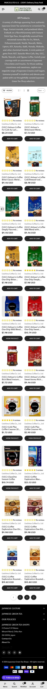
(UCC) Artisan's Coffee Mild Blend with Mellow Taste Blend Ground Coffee (34, 228)
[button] (12, 114)
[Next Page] (33, 597)
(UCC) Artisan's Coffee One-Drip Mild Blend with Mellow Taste (12, 328)
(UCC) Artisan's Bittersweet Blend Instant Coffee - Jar (33, 128)
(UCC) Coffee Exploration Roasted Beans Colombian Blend (33, 577)
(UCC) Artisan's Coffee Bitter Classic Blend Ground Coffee (12, 178)
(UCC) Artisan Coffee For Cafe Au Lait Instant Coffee (11, 128)
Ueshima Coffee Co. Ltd (11, 124)
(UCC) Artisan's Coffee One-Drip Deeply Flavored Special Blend (34, 278)
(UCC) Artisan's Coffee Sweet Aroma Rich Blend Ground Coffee (34, 378)
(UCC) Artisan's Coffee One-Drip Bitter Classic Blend (12, 278)
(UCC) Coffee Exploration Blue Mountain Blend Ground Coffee (32, 478)
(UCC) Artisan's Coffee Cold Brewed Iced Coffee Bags (34, 178)
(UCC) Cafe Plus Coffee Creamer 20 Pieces (10, 428)
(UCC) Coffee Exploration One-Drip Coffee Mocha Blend (34, 527)
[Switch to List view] (19, 90)
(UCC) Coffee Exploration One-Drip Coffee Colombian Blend (11, 527)
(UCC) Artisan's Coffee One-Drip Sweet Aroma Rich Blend (34, 328)
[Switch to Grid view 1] (24, 90)
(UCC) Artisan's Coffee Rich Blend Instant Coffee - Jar (12, 378)
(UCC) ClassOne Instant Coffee (9, 478)
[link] (7, 647)
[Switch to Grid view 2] (28, 90)
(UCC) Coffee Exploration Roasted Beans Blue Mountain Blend (11, 577)
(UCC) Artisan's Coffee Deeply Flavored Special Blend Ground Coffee (12, 228)
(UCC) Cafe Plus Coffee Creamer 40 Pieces (32, 428)
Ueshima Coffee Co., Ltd (11, 424)
